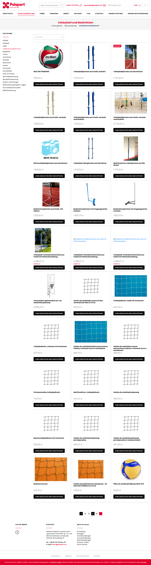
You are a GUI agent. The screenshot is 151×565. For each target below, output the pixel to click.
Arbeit (66, 14)
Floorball (6, 60)
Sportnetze (7, 63)
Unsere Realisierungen (138, 14)
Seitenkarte (56, 556)
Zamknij (143, 562)
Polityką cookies (56, 562)
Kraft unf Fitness (8, 74)
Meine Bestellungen (84, 540)
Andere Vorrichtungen (11, 82)
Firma (42, 14)
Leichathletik (7, 71)
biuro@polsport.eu (59, 544)
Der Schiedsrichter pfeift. (12, 88)
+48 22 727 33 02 (72, 5)
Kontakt (99, 14)
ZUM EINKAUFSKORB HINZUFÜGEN (49, 84)
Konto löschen (82, 544)
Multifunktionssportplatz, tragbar (14, 85)
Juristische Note (82, 556)
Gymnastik (6, 68)
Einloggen (80, 534)
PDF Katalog (113, 5)
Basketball (6, 52)
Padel (5, 46)
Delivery (78, 14)
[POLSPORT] (14, 5)
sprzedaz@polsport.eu (93, 5)
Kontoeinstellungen (84, 536)
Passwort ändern (83, 542)
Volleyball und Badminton (12, 49)
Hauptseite (8, 14)
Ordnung (54, 14)
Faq (88, 14)
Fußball (5, 40)
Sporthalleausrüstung (10, 77)
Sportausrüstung (26, 14)
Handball (6, 43)
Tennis (5, 54)
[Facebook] (17, 532)
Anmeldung (81, 531)
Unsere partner (116, 14)
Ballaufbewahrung (9, 90)
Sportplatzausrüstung (10, 79)
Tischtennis (7, 57)
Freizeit (5, 65)
